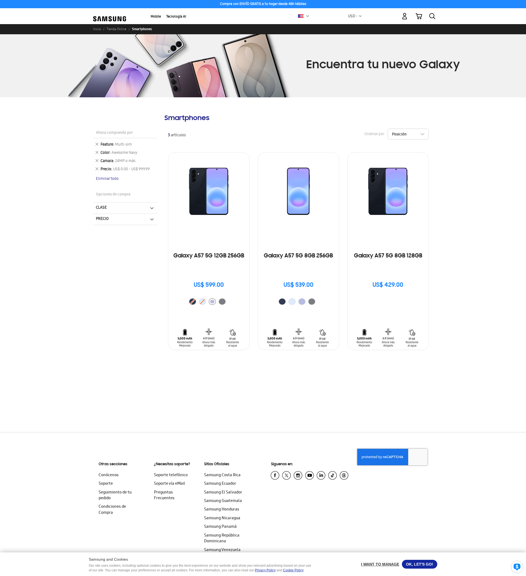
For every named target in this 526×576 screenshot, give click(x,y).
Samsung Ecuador (220, 484)
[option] (212, 301)
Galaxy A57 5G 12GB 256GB (208, 256)
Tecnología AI (176, 16)
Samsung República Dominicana (221, 538)
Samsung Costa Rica (222, 475)
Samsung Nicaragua (222, 518)
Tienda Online (116, 29)
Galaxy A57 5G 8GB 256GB (298, 256)
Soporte (106, 484)
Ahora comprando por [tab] (114, 133)
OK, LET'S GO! (419, 564)
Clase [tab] (101, 208)
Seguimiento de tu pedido (115, 495)
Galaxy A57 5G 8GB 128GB (388, 256)
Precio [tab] (102, 219)
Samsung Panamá (220, 527)
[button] (307, 16)
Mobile (156, 16)
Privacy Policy (265, 570)
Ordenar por (374, 134)
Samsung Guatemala (223, 501)
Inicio (97, 29)
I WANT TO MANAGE (380, 564)
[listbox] (208, 302)
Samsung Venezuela (222, 550)
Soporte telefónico (171, 475)
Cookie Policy (293, 570)
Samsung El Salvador (223, 492)
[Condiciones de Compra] (263, 4)
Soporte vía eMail (169, 484)
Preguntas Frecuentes (164, 495)
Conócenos (109, 475)
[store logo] (109, 13)
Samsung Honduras (221, 509)
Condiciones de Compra (112, 510)
